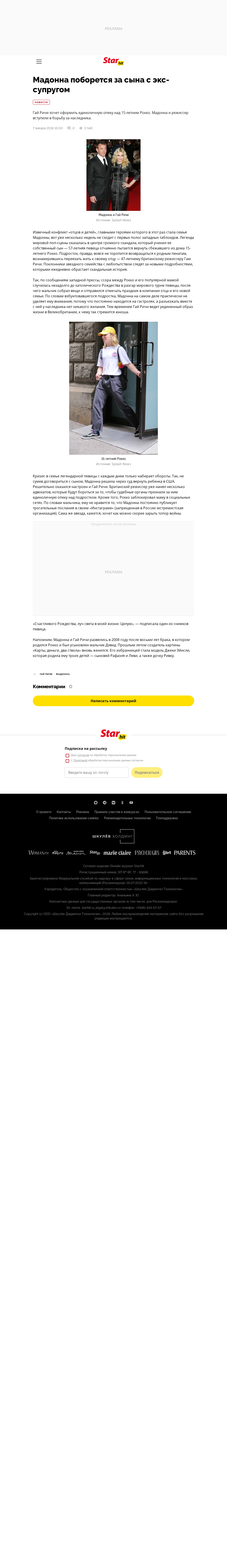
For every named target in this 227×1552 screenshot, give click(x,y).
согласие (83, 755)
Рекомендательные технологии (127, 818)
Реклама (82, 812)
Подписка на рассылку (86, 748)
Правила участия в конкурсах (116, 812)
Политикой (80, 760)
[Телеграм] (104, 802)
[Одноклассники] (122, 802)
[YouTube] (131, 802)
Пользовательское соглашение (168, 812)
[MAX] (96, 802)
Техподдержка (167, 818)
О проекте (43, 812)
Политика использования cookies (74, 818)
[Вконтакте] (113, 802)
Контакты (64, 812)
